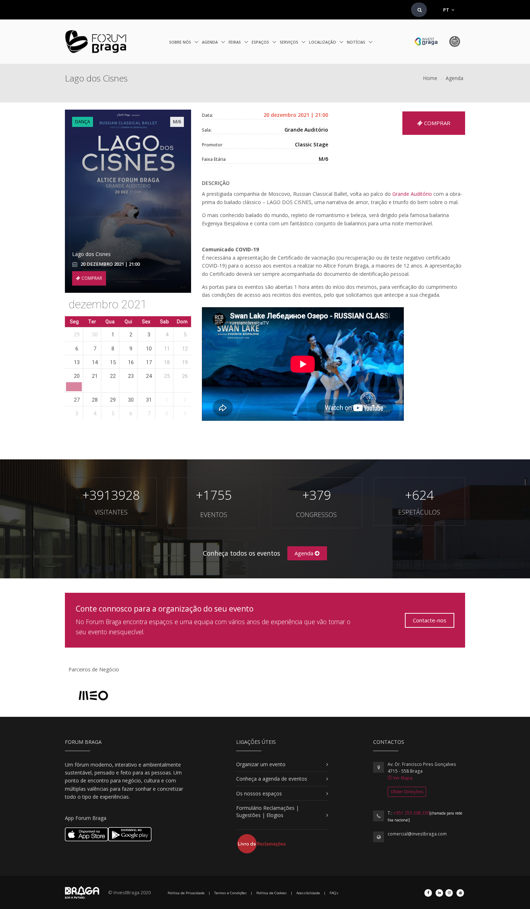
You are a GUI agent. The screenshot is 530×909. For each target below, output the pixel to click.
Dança (82, 122)
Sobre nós (180, 42)
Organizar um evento (261, 764)
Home (430, 78)
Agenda (210, 42)
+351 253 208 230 (411, 813)
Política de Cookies (271, 893)
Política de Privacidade (186, 893)
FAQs (334, 893)
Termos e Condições (230, 893)
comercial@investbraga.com (417, 834)
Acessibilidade (308, 893)
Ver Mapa (402, 778)
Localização (323, 42)
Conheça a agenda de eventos (271, 778)
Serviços (289, 42)
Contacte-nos (429, 620)
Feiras (235, 42)
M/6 (177, 122)
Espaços (261, 42)
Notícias (356, 42)
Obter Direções (406, 792)
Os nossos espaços (259, 793)
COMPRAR (91, 278)
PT (446, 9)
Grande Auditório (412, 193)
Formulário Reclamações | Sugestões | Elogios (267, 811)
